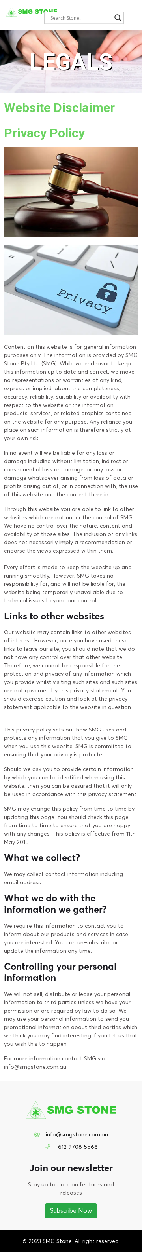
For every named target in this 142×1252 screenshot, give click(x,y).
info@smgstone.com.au (76, 1135)
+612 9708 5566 (76, 1147)
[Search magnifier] (117, 17)
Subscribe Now (71, 1210)
